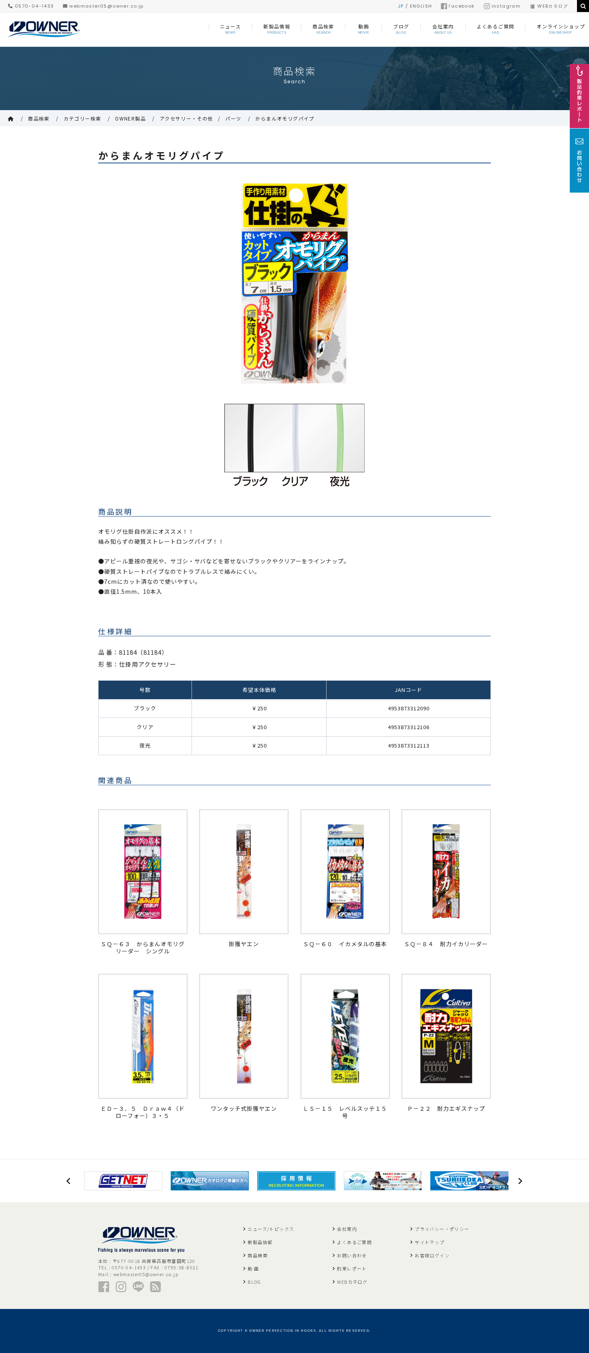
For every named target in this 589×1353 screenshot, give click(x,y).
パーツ (233, 118)
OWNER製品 (130, 118)
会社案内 (347, 1229)
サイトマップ (429, 1242)
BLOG (254, 1282)
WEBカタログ (552, 6)
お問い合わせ (352, 1255)
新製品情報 (260, 1242)
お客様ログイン (432, 1255)
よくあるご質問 (354, 1242)
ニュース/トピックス (271, 1229)
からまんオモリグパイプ (284, 118)
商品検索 (39, 118)
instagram (506, 6)
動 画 (253, 1268)
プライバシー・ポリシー (442, 1229)
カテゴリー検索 (82, 118)
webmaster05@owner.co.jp (106, 6)
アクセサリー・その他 (186, 118)
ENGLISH (421, 6)
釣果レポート (352, 1268)
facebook (461, 6)
